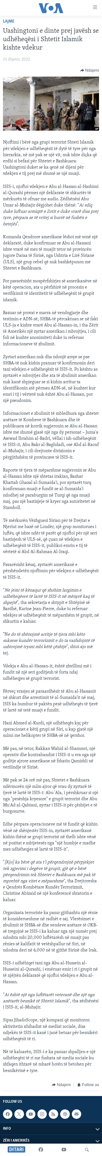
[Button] (89, 70)
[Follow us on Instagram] (42, 1114)
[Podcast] (65, 1114)
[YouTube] (64, 1150)
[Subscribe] (76, 1114)
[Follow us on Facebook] (7, 1114)
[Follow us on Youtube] (30, 1114)
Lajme (8, 21)
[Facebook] (41, 1150)
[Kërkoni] (86, 1150)
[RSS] (53, 1114)
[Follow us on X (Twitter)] (19, 1114)
